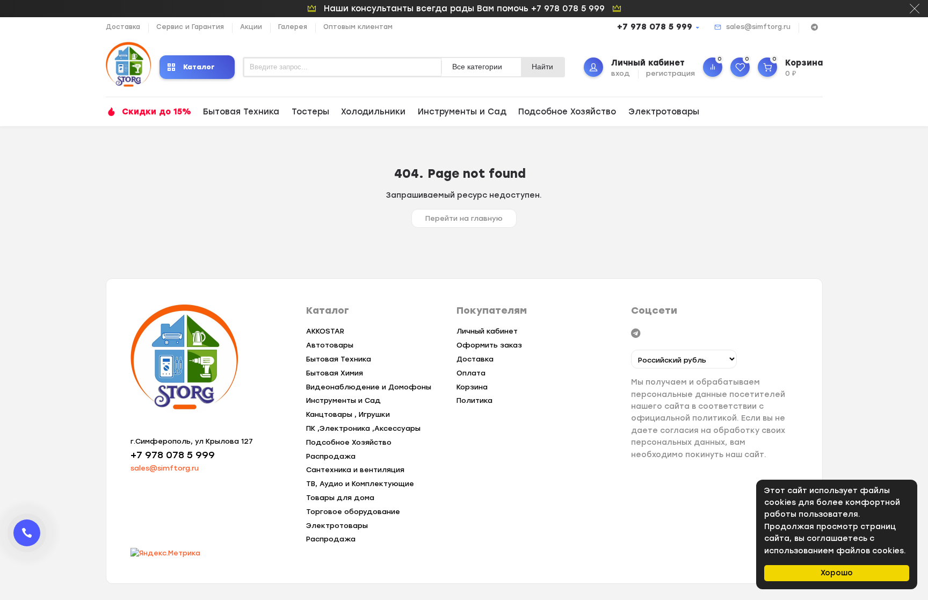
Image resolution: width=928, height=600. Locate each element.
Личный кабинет (487, 331)
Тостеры (310, 112)
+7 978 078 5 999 (654, 27)
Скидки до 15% (156, 112)
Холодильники (373, 112)
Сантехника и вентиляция (355, 470)
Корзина (472, 387)
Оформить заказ (489, 345)
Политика (474, 400)
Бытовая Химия (334, 373)
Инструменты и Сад (462, 112)
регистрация (670, 73)
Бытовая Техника (241, 112)
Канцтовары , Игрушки (348, 414)
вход (620, 73)
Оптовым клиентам (358, 27)
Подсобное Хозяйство (567, 112)
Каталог (199, 67)
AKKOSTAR (325, 331)
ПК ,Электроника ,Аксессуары (363, 428)
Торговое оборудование (353, 512)
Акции (251, 27)
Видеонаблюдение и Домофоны (368, 387)
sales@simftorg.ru (758, 27)
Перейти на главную (464, 218)
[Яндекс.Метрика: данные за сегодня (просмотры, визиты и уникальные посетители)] (165, 553)
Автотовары (329, 345)
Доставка (123, 27)
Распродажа (331, 456)
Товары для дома (340, 498)
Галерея (292, 27)
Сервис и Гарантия (190, 27)
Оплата (470, 373)
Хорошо (837, 572)
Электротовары (663, 112)
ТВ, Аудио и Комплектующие (360, 484)
